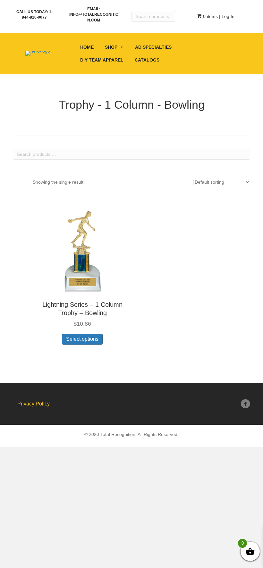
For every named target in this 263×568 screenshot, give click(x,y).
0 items (210, 16)
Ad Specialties (153, 47)
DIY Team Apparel (101, 60)
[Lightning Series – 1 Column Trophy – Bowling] (82, 245)
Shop (111, 47)
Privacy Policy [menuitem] (33, 403)
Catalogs (147, 60)
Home (87, 47)
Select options (82, 339)
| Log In (226, 16)
